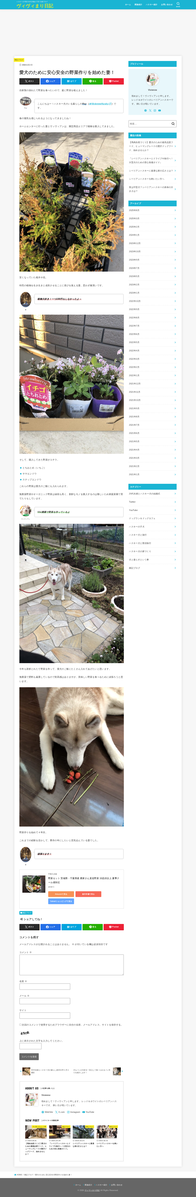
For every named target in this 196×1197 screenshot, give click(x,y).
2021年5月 (134, 441)
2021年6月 (134, 433)
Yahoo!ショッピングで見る (61, 901)
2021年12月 (135, 384)
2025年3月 (134, 218)
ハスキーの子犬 (136, 527)
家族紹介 (138, 4)
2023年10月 (135, 251)
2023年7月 (134, 268)
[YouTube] (88, 1112)
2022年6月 (134, 334)
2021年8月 (134, 416)
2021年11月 (134, 392)
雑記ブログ (19, 60)
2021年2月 (134, 466)
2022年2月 (134, 367)
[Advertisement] (98, 31)
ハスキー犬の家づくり (140, 551)
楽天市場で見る (88, 894)
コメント (25, 952)
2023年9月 (134, 260)
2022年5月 (134, 342)
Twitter (132, 502)
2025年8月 (134, 210)
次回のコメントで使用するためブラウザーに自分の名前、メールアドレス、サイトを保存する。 (72, 1024)
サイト (22, 1010)
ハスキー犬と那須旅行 (140, 543)
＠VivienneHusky (98, 104)
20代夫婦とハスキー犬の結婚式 (144, 494)
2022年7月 (134, 326)
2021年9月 (134, 408)
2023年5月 (134, 276)
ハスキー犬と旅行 (138, 535)
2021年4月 (134, 450)
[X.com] (60, 1112)
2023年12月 (135, 243)
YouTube (133, 510)
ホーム (128, 4)
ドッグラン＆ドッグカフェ (142, 518)
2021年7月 (134, 425)
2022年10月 (135, 301)
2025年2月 (134, 227)
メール (24, 995)
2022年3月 (134, 359)
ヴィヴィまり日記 (35, 5)
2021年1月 (134, 474)
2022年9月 (134, 309)
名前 (23, 981)
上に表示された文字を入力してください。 (41, 1040)
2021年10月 (135, 400)
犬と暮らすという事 (139, 560)
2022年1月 (134, 375)
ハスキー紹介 (151, 4)
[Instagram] (73, 1112)
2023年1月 (134, 293)
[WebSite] (47, 1112)
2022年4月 (134, 351)
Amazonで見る (61, 894)
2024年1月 (134, 235)
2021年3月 (134, 458)
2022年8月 (134, 318)
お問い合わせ (167, 4)
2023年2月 (134, 285)
